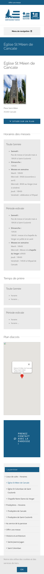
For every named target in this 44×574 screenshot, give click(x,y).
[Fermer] (29, 364)
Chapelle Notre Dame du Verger (21, 499)
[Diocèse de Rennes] (31, 12)
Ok (22, 569)
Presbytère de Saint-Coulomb (20, 517)
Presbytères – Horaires (15, 505)
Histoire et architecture (15, 536)
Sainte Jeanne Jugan (16, 542)
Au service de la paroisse (16, 523)
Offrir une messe (15, 2)
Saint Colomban (14, 548)
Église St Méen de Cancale (18, 482)
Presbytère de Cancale (17, 511)
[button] (22, 376)
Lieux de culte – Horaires (16, 476)
